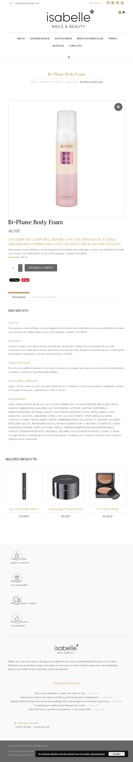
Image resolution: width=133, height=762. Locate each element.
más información (97, 754)
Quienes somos (39, 38)
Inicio (21, 38)
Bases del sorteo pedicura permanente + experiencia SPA (60, 709)
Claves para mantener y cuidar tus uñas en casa (60, 693)
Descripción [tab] (18, 297)
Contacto (75, 45)
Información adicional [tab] (44, 297)
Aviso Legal (14, 751)
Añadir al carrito (41, 267)
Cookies (28, 754)
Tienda (112, 38)
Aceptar (116, 753)
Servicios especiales (90, 38)
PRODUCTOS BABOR (51, 81)
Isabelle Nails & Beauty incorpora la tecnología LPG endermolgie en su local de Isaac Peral (60, 701)
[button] (118, 107)
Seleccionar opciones (25, 486)
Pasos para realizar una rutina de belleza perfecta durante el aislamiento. (59, 697)
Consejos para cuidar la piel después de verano (60, 705)
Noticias (58, 45)
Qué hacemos (63, 38)
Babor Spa (71, 81)
